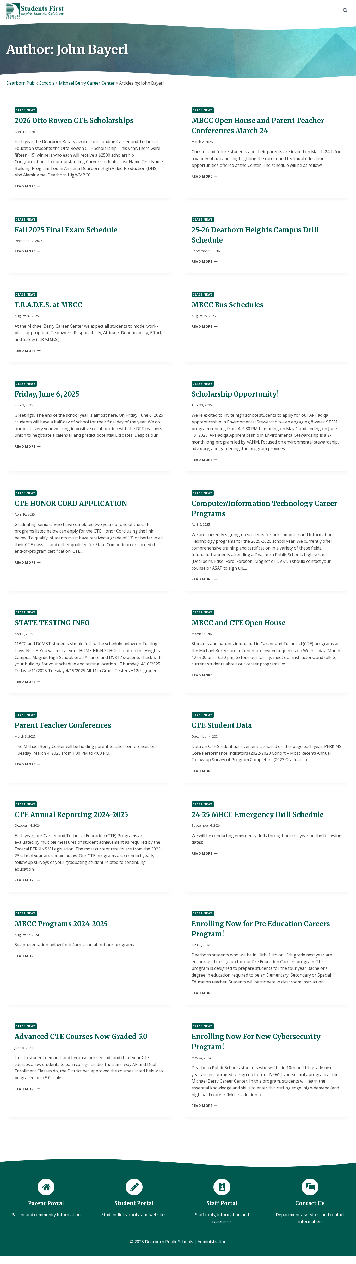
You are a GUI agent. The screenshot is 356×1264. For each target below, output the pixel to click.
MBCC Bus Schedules (227, 304)
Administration (212, 1241)
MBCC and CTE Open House (239, 622)
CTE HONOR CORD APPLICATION (71, 503)
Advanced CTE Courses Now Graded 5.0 (81, 1036)
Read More (28, 186)
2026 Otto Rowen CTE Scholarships (74, 120)
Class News (26, 110)
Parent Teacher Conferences (63, 725)
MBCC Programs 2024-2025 (61, 923)
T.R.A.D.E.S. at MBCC (48, 304)
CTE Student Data (222, 725)
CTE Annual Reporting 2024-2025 (71, 814)
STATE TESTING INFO (52, 622)
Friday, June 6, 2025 (47, 394)
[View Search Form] (345, 10)
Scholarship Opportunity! (235, 394)
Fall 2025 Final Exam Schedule (66, 230)
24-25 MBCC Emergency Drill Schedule (258, 814)
